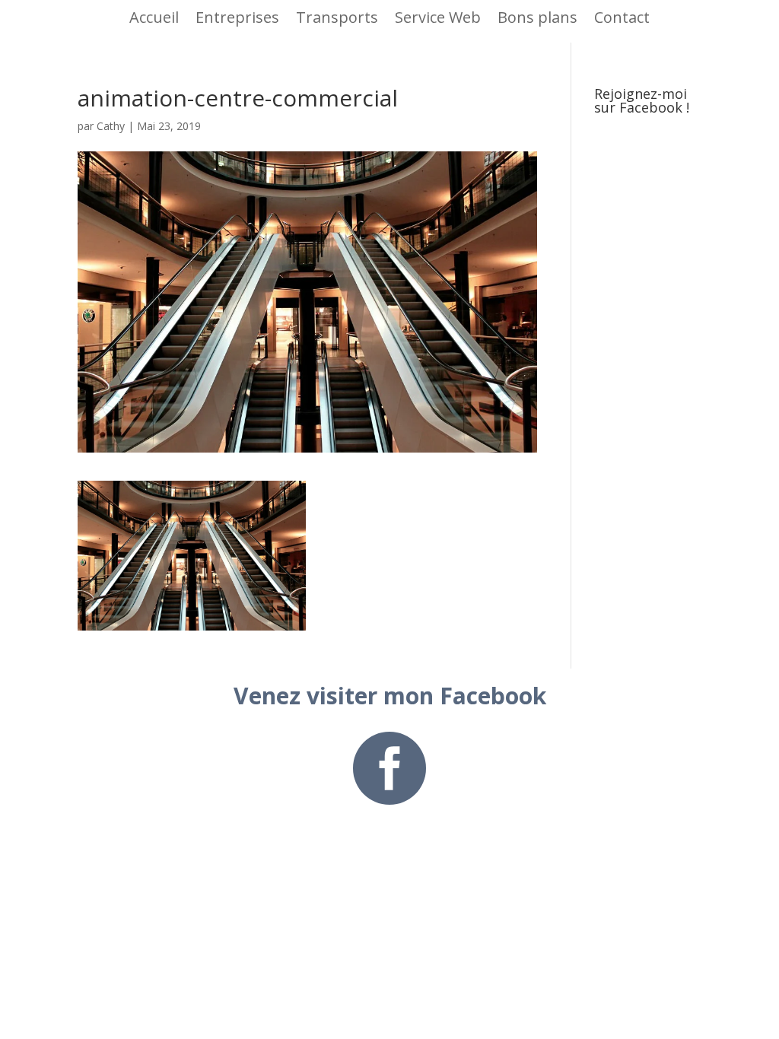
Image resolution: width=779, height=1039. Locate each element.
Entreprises (237, 17)
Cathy (111, 126)
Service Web (438, 17)
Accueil (154, 17)
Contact (622, 17)
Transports (337, 17)
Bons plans (537, 17)
